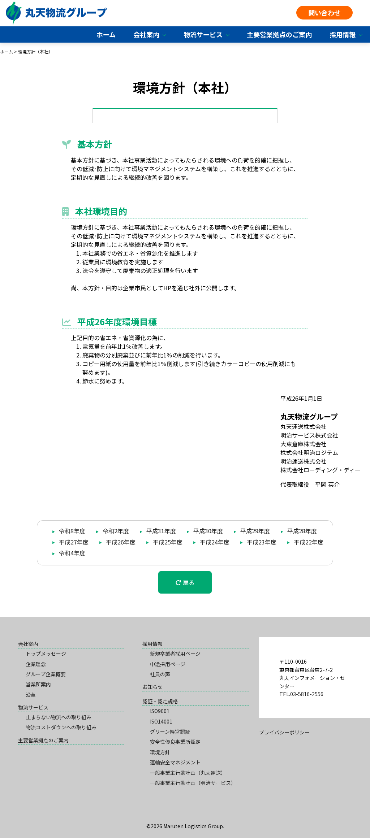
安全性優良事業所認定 (175, 741)
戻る (187, 582)
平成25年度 (166, 542)
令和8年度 (71, 530)
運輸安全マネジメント (175, 762)
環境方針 (160, 752)
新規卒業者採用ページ (175, 653)
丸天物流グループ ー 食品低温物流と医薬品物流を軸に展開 (56, 13)
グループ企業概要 (46, 674)
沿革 (31, 694)
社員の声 (160, 674)
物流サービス (203, 34)
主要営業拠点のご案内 (279, 34)
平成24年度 (213, 542)
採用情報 (343, 34)
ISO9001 (159, 711)
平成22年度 (307, 542)
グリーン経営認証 (170, 731)
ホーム (106, 34)
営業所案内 (38, 684)
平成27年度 (73, 542)
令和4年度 (71, 552)
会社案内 (146, 34)
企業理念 (36, 664)
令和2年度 (115, 530)
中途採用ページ (167, 664)
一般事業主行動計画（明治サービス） (193, 782)
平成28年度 (301, 530)
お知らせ (152, 686)
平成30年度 (207, 530)
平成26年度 (119, 542)
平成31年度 (160, 530)
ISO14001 (161, 721)
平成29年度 (254, 530)
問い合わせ (324, 12)
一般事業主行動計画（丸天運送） (188, 772)
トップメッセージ (46, 653)
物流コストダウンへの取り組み (61, 727)
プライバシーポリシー (284, 732)
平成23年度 (260, 542)
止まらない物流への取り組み (58, 717)
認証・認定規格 (160, 701)
